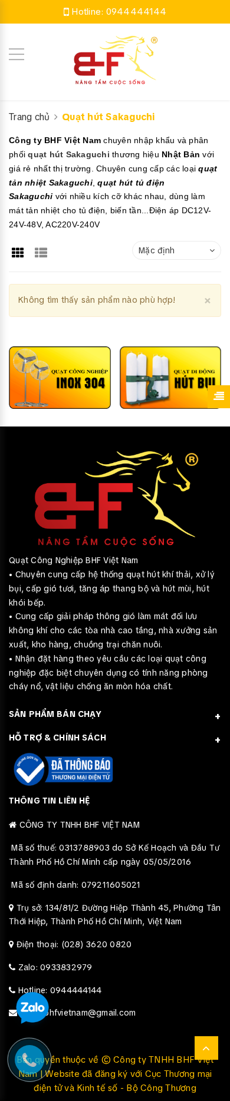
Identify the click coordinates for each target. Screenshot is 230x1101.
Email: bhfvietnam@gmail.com (78, 1012)
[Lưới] (19, 249)
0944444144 (136, 12)
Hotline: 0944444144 (60, 990)
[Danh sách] (43, 249)
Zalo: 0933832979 (55, 967)
